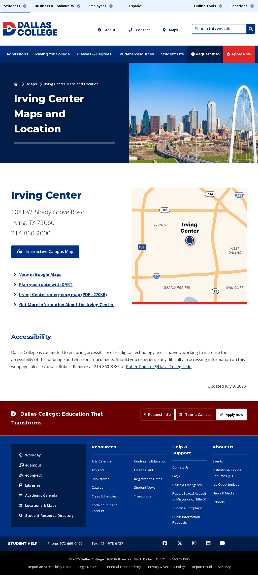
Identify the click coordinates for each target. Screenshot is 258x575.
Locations (40, 505)
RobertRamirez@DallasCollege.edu (158, 366)
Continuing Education (150, 461)
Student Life (172, 54)
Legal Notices (88, 566)
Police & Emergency (187, 485)
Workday (33, 455)
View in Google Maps (40, 274)
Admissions (17, 54)
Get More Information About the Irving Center (66, 304)
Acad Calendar (42, 495)
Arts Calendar (102, 461)
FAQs (176, 476)
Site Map (224, 566)
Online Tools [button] (205, 6)
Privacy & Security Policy (166, 566)
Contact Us (180, 467)
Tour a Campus (198, 414)
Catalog (97, 487)
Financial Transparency (123, 566)
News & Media (224, 493)
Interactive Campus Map (49, 251)
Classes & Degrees (94, 54)
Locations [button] (239, 6)
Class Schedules (104, 496)
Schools (219, 502)
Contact (142, 29)
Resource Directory (49, 515)
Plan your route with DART (46, 284)
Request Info (207, 54)
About (110, 29)
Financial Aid (143, 470)
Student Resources (136, 54)
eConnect (33, 475)
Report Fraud (202, 566)
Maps (173, 29)
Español (135, 6)
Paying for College (52, 54)
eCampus (33, 465)
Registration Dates (148, 479)
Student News (144, 487)
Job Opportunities (226, 484)
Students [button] (12, 6)
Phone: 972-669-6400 (65, 543)
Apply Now (240, 54)
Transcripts (142, 496)
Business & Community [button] (55, 6)
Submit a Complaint (187, 508)
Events (218, 461)
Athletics (98, 470)
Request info (159, 414)
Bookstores (100, 479)
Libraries (32, 485)
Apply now (234, 414)
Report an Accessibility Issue (49, 566)
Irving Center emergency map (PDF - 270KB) (63, 294)
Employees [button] (98, 6)
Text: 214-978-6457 (107, 543)
